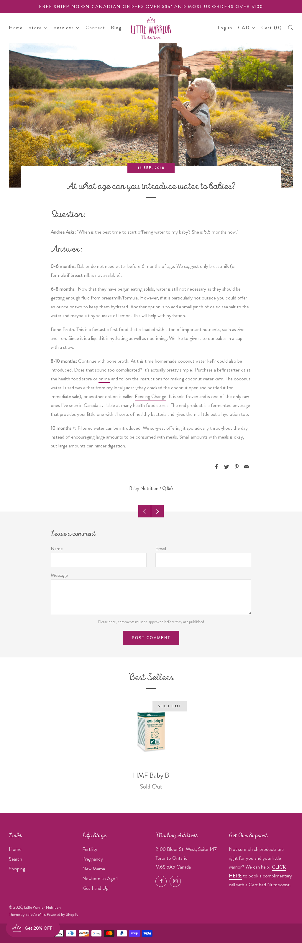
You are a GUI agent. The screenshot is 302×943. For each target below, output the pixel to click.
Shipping (17, 868)
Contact (95, 27)
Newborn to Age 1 (100, 878)
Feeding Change (150, 396)
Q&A (167, 488)
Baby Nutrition (143, 488)
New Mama (93, 868)
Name (57, 548)
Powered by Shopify (62, 914)
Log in (225, 27)
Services (64, 27)
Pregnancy (92, 858)
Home (16, 27)
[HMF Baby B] (151, 732)
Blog (116, 27)
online (104, 378)
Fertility (89, 849)
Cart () (271, 27)
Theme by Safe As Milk (27, 914)
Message (59, 575)
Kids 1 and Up (95, 888)
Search (15, 858)
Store (35, 27)
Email (160, 548)
